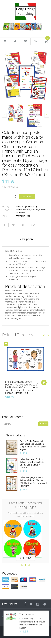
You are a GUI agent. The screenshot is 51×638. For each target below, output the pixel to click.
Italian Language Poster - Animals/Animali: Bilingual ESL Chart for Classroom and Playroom (33, 481)
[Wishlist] (25, 42)
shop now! (25, 558)
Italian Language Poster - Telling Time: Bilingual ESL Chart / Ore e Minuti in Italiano (32, 463)
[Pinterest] (44, 604)
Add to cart (27, 196)
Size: (7, 251)
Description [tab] (25, 239)
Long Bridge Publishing (26, 206)
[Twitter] (13, 225)
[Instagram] (38, 604)
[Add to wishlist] (6, 344)
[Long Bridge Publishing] (25, 10)
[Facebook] (4, 225)
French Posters (23, 209)
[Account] (15, 41)
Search (43, 424)
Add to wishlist (11, 186)
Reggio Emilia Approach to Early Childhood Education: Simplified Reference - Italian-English (33, 445)
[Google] (33, 225)
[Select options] (44, 382)
